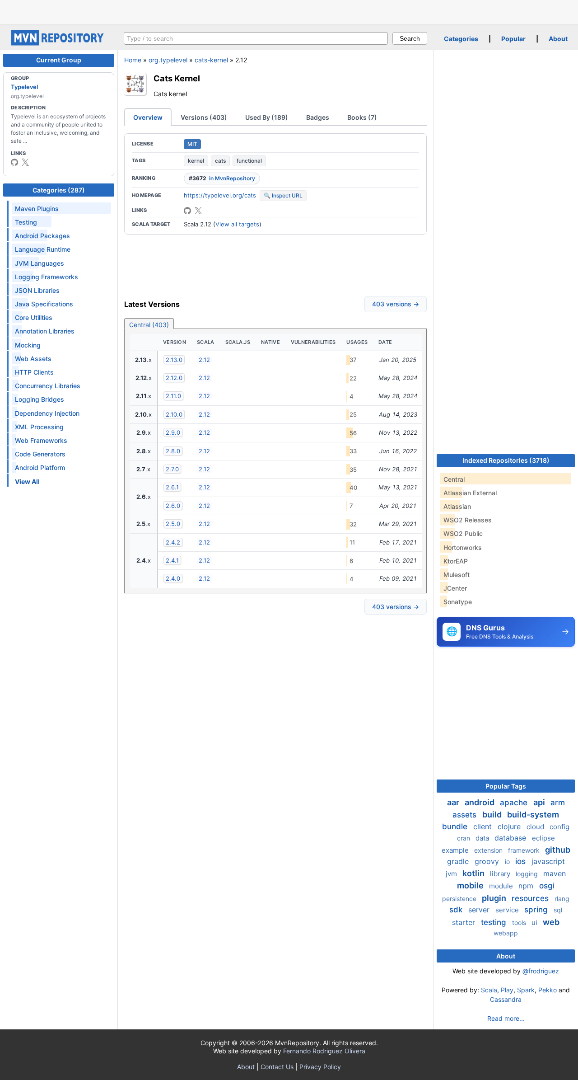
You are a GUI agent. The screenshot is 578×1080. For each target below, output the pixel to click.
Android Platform (40, 467)
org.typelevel (168, 60)
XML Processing (39, 427)
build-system (533, 814)
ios (521, 861)
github (557, 850)
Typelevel (24, 86)
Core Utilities (33, 317)
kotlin (474, 873)
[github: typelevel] (14, 162)
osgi (547, 885)
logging (528, 874)
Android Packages (42, 235)
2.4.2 (173, 542)
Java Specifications (44, 304)
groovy (488, 861)
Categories (461, 38)
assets (465, 814)
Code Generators (40, 454)
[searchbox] (256, 38)
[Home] (58, 43)
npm (527, 885)
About (558, 38)
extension (489, 850)
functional (249, 160)
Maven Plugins (37, 208)
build (492, 814)
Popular (513, 38)
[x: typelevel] (25, 162)
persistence (460, 898)
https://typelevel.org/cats (220, 195)
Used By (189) (266, 117)
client (483, 826)
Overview (148, 117)
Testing (26, 222)
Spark (526, 990)
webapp (506, 933)
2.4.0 (173, 578)
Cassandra (506, 999)
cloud (536, 826)
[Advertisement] (289, 11)
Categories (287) (59, 190)
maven (554, 873)
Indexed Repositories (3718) (506, 460)
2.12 (204, 359)
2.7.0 (172, 469)
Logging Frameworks (46, 277)
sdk (457, 909)
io (508, 861)
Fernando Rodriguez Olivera (324, 1051)
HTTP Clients (34, 372)
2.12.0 (174, 377)
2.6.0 (173, 505)
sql (558, 910)
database (511, 837)
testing (494, 922)
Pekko (547, 990)
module (502, 886)
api (540, 802)
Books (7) (362, 117)
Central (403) (149, 325)
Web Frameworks (41, 440)
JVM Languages (39, 263)
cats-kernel (211, 60)
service (508, 910)
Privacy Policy (320, 1067)
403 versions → (395, 304)
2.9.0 (173, 432)
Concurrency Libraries (47, 386)
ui (535, 922)
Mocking (28, 345)
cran (464, 838)
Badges (317, 117)
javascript (548, 861)
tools (520, 922)
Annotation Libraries (45, 331)
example (456, 850)
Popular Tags (505, 786)
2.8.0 (173, 451)
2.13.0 (174, 359)
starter (464, 922)
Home (132, 60)
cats (220, 160)
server (480, 909)
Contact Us (277, 1067)
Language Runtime (42, 249)
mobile (471, 885)
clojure (510, 826)
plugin (495, 898)
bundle (456, 826)
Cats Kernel (177, 78)
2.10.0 (174, 414)
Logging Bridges (39, 399)
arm (557, 802)
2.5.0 (173, 523)
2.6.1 (172, 487)
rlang (562, 898)
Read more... (506, 1018)
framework (524, 850)
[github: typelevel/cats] (187, 210)
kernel (196, 160)
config (559, 826)
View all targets (237, 224)
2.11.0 (173, 395)
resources (531, 898)
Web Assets (33, 358)
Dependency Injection (47, 413)
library (501, 873)
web (551, 922)
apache (515, 802)
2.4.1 (172, 560)
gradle (459, 861)
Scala (489, 990)
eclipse (543, 838)
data (483, 838)
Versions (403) (204, 117)
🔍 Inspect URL (283, 195)
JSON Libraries (37, 290)
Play (507, 990)
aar (454, 802)
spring (537, 909)
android (480, 802)
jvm (452, 873)
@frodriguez (540, 971)
